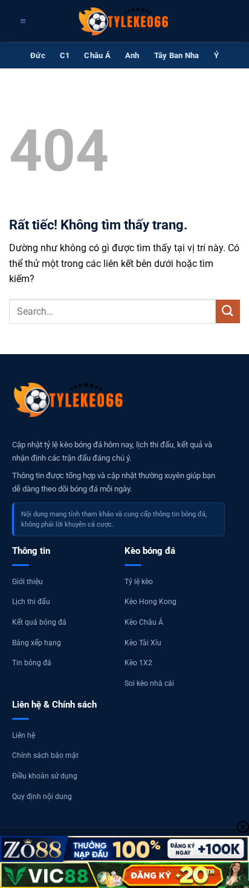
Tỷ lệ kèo (138, 581)
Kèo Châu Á (143, 622)
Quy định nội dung (42, 796)
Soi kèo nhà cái (149, 683)
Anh (132, 55)
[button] (21, 21)
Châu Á (97, 55)
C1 (65, 55)
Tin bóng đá (31, 663)
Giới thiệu (27, 581)
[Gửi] (228, 311)
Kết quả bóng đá (39, 622)
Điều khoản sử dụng (44, 776)
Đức (37, 55)
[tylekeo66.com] (124, 21)
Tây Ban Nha (176, 55)
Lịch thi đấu (31, 601)
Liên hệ (23, 735)
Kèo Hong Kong (150, 601)
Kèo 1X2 (138, 663)
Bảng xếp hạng (36, 643)
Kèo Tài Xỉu (142, 643)
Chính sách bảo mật (45, 755)
